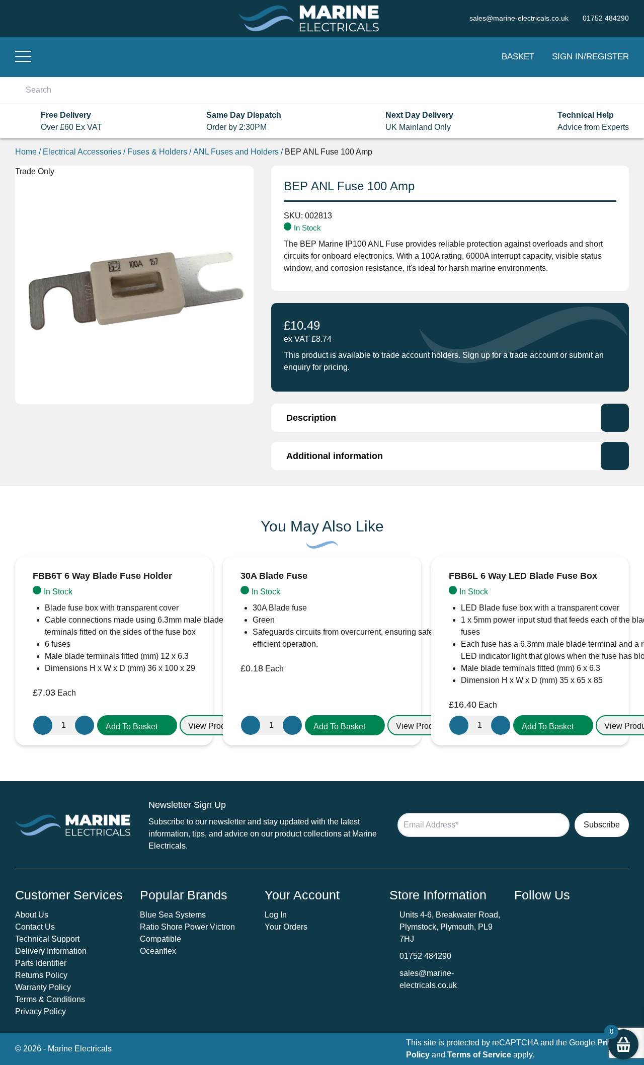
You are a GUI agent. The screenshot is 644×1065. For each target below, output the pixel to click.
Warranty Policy (43, 987)
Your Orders (286, 927)
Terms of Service (479, 1054)
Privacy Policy (40, 1011)
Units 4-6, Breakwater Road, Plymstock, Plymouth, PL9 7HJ (449, 926)
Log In (276, 914)
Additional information (334, 456)
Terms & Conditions (50, 999)
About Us (31, 914)
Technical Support (47, 939)
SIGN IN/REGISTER (590, 56)
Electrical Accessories (82, 151)
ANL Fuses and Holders (236, 151)
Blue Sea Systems (173, 914)
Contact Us (35, 927)
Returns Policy (41, 975)
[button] (137, 725)
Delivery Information (51, 951)
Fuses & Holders (157, 151)
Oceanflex (158, 951)
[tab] (450, 418)
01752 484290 (425, 956)
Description (311, 418)
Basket (518, 56)
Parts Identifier (40, 963)
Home (26, 151)
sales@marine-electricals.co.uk (428, 979)
